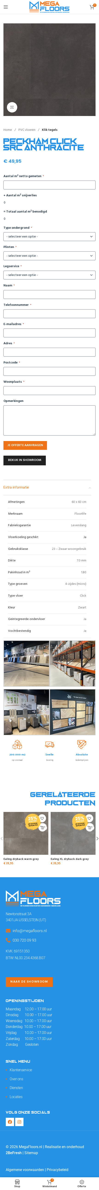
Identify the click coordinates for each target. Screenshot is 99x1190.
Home (8, 130)
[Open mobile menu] (5, 7)
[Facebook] (10, 1122)
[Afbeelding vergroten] (12, 107)
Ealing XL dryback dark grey (70, 858)
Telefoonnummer (17, 305)
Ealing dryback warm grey (21, 858)
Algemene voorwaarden (25, 1170)
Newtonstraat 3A (18, 914)
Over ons (16, 1079)
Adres (9, 343)
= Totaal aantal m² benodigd (25, 212)
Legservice (12, 266)
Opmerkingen (13, 401)
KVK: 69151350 (17, 951)
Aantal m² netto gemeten (23, 176)
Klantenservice (21, 1070)
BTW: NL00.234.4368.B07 (25, 958)
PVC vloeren (27, 130)
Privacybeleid (57, 1170)
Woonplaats (13, 382)
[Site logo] (49, 7)
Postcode (11, 362)
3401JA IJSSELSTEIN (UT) (26, 920)
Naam (9, 285)
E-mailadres (13, 324)
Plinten (10, 247)
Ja (85, 537)
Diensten (16, 1088)
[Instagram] (19, 1122)
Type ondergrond (17, 228)
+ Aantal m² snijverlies (20, 195)
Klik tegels (50, 130)
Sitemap (31, 1153)
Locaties (16, 1097)
